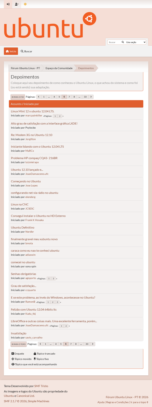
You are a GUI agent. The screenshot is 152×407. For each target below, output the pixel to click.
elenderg (30, 196)
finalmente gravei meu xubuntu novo (34, 239)
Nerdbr (29, 231)
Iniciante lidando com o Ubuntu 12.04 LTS (37, 146)
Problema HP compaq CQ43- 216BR (34, 158)
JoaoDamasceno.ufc (37, 173)
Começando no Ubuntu (26, 181)
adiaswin (30, 254)
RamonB (30, 301)
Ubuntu (9, 395)
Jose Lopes (31, 185)
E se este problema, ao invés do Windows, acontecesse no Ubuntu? (53, 297)
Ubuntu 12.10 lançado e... (27, 169)
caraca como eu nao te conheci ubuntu (35, 250)
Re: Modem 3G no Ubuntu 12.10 (31, 135)
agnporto (30, 278)
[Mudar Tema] (25, 4)
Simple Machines (38, 401)
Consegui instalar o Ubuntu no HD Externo (38, 215)
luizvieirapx (32, 162)
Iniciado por (31, 103)
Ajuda (101, 402)
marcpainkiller (33, 115)
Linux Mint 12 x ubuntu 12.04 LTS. (32, 111)
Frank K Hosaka (34, 220)
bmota (29, 243)
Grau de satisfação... (23, 285)
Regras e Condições (117, 402)
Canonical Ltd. (25, 395)
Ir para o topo (19, 344)
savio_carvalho (33, 337)
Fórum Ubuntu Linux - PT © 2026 (127, 397)
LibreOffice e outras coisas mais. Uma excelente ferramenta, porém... (54, 321)
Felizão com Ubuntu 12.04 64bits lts (34, 309)
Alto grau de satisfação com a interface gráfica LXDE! (44, 123)
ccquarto (30, 290)
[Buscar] (123, 42)
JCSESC (29, 208)
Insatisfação (18, 333)
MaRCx (29, 150)
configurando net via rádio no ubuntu (34, 192)
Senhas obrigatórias (23, 273)
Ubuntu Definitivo (22, 227)
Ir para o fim (18, 97)
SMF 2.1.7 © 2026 (15, 401)
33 (85, 96)
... (49, 96)
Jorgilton (30, 139)
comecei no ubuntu (23, 262)
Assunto (16, 103)
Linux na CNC (20, 204)
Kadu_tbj (30, 313)
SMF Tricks (41, 386)
